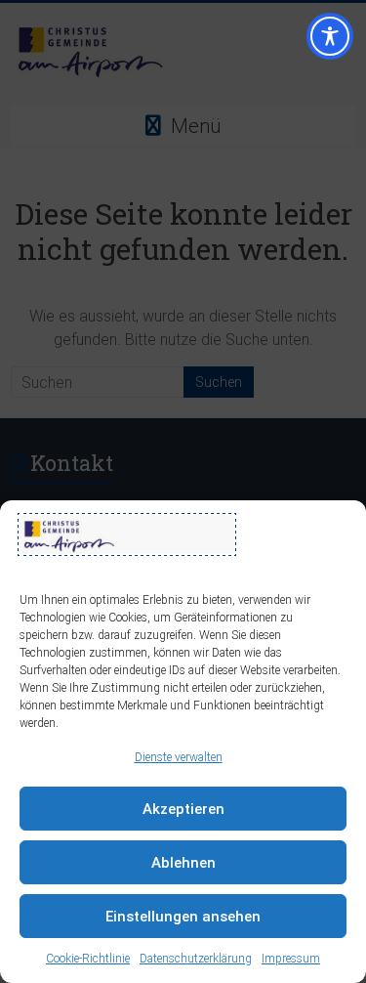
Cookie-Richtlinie (88, 958)
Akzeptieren (183, 809)
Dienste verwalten (179, 757)
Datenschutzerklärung (196, 958)
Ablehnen (183, 863)
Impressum (291, 958)
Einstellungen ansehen (183, 916)
